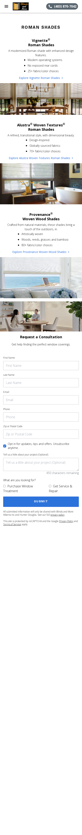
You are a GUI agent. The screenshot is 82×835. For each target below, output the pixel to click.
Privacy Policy (66, 521)
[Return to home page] (25, 6)
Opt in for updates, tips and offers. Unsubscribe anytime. (38, 446)
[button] (6, 6)
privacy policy (57, 514)
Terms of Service (12, 524)
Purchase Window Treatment (18, 488)
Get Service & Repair (60, 488)
